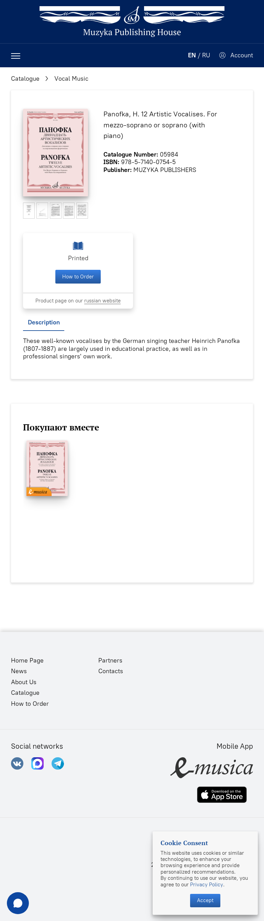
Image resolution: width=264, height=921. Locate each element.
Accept (205, 900)
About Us (23, 682)
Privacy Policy (206, 885)
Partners (110, 660)
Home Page (27, 660)
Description (44, 322)
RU (206, 55)
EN (192, 55)
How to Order (78, 277)
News (19, 671)
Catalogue (25, 78)
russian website (102, 301)
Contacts (110, 671)
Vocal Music (71, 78)
